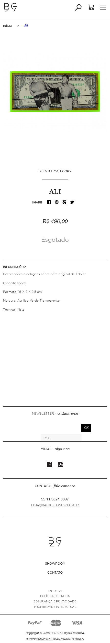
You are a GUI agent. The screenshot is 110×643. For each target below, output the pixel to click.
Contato (55, 572)
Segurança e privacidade (55, 601)
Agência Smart (44, 638)
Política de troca (55, 596)
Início (7, 25)
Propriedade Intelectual (55, 606)
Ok (86, 428)
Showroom (55, 563)
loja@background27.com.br (55, 505)
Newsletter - (55, 414)
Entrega (55, 591)
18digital (79, 638)
